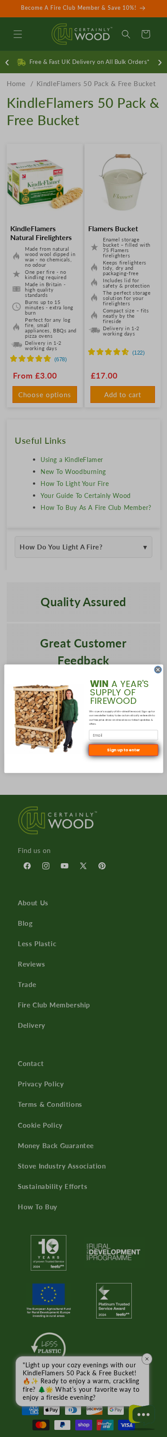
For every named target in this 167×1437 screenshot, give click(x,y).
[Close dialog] (157, 669)
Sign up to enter (123, 750)
